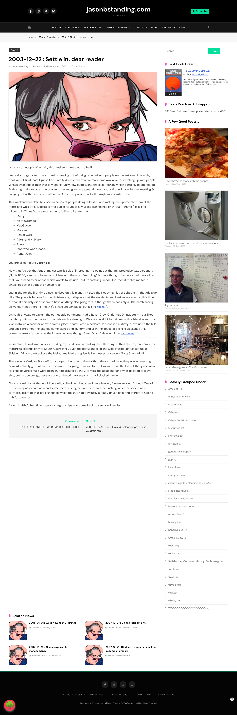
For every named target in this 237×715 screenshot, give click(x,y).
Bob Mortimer (200, 74)
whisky (172, 600)
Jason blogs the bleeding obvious (188, 483)
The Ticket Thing (146, 27)
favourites (174, 428)
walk (171, 592)
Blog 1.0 (14, 50)
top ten (172, 569)
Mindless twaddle (178, 498)
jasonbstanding (19, 66)
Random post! (93, 27)
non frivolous (175, 530)
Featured (173, 436)
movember (174, 514)
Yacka (101, 307)
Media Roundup (177, 490)
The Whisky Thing (173, 27)
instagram (174, 475)
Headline (173, 467)
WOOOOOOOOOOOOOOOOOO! (187, 608)
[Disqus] (83, 482)
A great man (172, 305)
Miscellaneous (117, 27)
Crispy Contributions (180, 420)
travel (171, 577)
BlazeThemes (150, 703)
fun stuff (173, 443)
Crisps (172, 412)
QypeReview (175, 537)
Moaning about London (181, 506)
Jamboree (127, 333)
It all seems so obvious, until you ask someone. (192, 243)
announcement (177, 396)
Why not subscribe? (65, 27)
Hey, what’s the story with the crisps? (186, 181)
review (172, 553)
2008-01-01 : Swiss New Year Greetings (52, 622)
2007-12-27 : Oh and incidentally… (125, 622)
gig (170, 459)
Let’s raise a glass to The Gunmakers (186, 367)
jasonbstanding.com (118, 9)
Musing (172, 522)
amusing (173, 388)
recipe (172, 545)
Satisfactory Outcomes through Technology (194, 561)
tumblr (172, 585)
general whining (177, 451)
